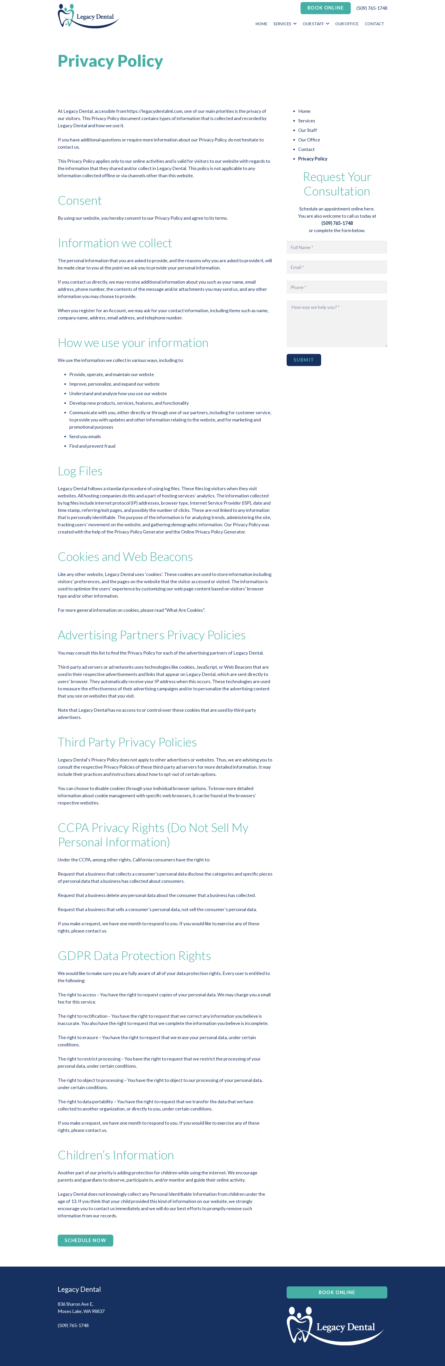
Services (306, 120)
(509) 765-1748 (371, 8)
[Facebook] (63, 1341)
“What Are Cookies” (184, 610)
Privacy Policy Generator (139, 531)
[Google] (75, 1341)
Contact (306, 149)
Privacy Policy (313, 159)
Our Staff (307, 130)
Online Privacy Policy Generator (213, 531)
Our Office (309, 139)
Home (304, 111)
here (369, 208)
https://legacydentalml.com (154, 111)
